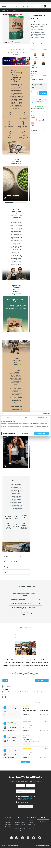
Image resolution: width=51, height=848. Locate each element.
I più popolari (8, 822)
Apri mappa (43, 821)
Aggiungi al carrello (42, 93)
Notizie (31, 822)
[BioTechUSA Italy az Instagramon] (16, 839)
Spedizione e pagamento (19, 822)
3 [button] (23, 202)
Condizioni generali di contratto (42, 845)
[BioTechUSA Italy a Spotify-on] (27, 839)
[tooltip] (29, 657)
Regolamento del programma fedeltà (31, 825)
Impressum (31, 828)
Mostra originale (36, 727)
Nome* (28, 785)
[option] (16, 28)
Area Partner (19, 830)
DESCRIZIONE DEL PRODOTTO (16, 49)
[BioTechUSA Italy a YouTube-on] (22, 839)
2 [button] (16, 202)
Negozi (43, 817)
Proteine (16, 691)
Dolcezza (38, 691)
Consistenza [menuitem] (19, 673)
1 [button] (9, 202)
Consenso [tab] (9, 417)
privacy (11, 845)
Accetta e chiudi (41, 433)
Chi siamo (31, 820)
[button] (38, 22)
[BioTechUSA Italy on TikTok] (39, 839)
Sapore (5, 691)
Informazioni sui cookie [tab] (42, 417)
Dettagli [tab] (25, 417)
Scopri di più (16, 535)
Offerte (8, 820)
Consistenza (10, 691)
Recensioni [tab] (5, 677)
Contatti (19, 820)
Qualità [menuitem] (31, 673)
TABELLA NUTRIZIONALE (11, 52)
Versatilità (33, 691)
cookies (16, 845)
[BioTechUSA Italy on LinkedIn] (33, 839)
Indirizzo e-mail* (20, 791)
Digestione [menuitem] (37, 673)
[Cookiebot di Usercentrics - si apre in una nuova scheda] (44, 414)
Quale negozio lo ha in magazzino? (37, 108)
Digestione (27, 691)
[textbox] (15, 686)
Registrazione (25, 806)
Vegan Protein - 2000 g (11, 727)
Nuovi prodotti (8, 824)
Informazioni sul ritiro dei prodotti (19, 825)
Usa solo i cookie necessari (9, 433)
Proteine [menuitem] (26, 673)
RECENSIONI (16, 54)
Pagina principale (4, 10)
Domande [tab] (12, 677)
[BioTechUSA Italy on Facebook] (11, 839)
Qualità (21, 691)
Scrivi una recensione (43, 681)
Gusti (32, 75)
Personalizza (25, 433)
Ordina (35, 702)
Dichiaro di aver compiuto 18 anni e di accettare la (26, 798)
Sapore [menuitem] (13, 673)
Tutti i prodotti (8, 826)
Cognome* (19, 785)
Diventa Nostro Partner (20, 828)
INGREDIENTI (23, 52)
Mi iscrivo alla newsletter (23, 802)
